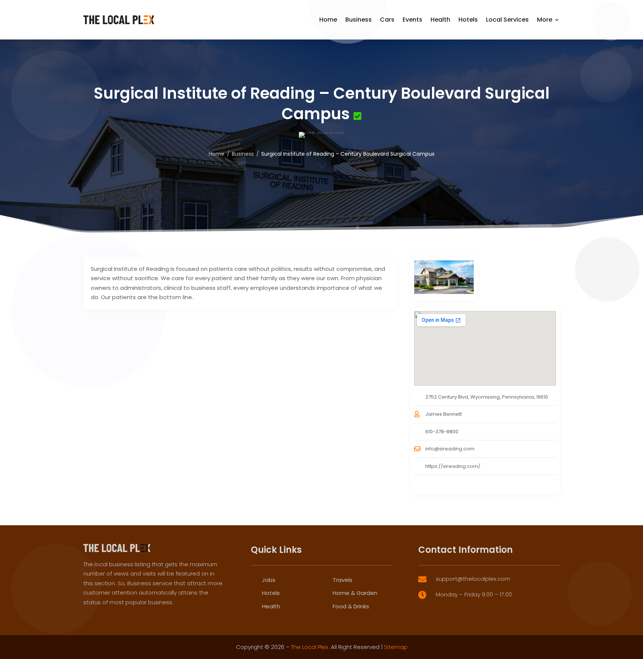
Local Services (507, 19)
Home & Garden (355, 593)
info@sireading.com (449, 448)
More (544, 19)
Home (328, 19)
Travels (342, 580)
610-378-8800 (441, 431)
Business (358, 19)
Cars (387, 19)
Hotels (468, 19)
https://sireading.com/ (452, 466)
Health (440, 19)
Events (412, 19)
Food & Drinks (351, 606)
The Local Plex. (310, 647)
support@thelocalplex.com (473, 579)
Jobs (268, 580)
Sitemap (395, 647)
